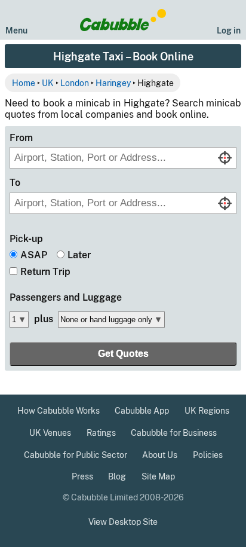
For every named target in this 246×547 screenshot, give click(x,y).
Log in (229, 30)
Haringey (113, 83)
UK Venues (50, 433)
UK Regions (206, 410)
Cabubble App (142, 410)
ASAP (33, 255)
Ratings (101, 433)
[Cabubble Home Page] (123, 20)
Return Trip (45, 271)
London (74, 83)
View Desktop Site (123, 522)
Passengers (66, 297)
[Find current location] (224, 158)
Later (79, 255)
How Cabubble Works (58, 410)
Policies (208, 455)
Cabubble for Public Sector (75, 455)
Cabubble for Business (174, 433)
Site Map (158, 476)
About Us (159, 455)
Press (82, 476)
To (15, 182)
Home (23, 83)
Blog (117, 476)
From (21, 137)
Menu (16, 30)
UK (48, 83)
